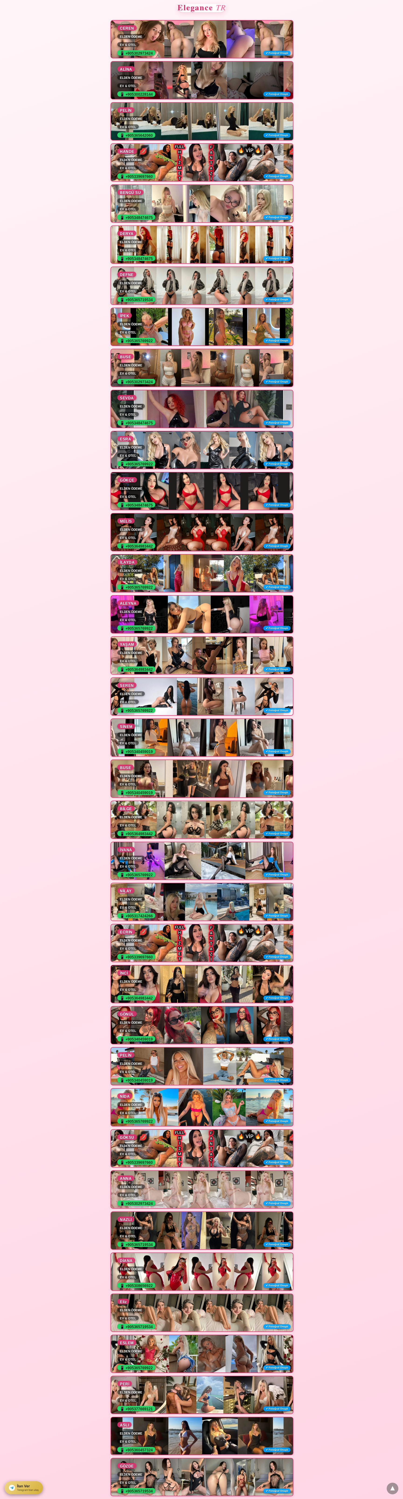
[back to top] (392, 1488)
